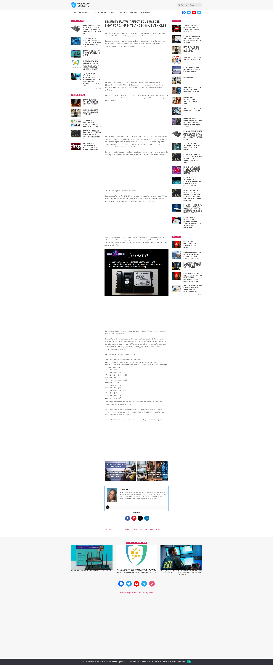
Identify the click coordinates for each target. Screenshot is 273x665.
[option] (115, 471)
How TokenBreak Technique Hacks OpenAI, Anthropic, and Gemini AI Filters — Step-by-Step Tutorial (192, 182)
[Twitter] (108, 507)
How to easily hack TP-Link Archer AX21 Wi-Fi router (91, 53)
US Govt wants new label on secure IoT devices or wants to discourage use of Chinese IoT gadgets (91, 65)
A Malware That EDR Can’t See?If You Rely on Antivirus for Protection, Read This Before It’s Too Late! (192, 277)
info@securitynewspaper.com (131, 593)
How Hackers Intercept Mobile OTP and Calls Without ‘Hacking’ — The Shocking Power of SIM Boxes (92, 30)
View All (98, 88)
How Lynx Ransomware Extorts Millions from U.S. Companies (192, 265)
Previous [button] (103, 471)
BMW (140, 529)
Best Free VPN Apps (190, 77)
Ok (189, 662)
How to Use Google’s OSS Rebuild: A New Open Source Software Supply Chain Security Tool (92, 135)
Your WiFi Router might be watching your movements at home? (192, 89)
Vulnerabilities (126, 529)
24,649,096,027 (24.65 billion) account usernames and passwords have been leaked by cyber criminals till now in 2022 (91, 80)
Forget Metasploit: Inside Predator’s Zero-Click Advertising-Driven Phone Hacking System (192, 122)
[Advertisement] (136, 65)
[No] (270, 662)
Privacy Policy (148, 593)
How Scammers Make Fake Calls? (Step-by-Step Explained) (191, 69)
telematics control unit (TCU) (152, 529)
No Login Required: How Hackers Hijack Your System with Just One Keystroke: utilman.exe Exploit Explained (192, 209)
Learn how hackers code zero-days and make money (90, 112)
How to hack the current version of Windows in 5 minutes (91, 102)
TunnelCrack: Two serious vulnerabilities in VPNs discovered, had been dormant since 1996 (92, 42)
